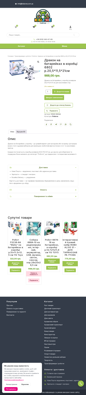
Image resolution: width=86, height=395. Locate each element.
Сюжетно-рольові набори (55, 357)
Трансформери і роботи (23, 56)
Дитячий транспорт (52, 308)
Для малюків (49, 315)
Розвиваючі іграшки (52, 351)
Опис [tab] (12, 132)
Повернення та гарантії (16, 312)
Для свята (48, 318)
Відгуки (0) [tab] (21, 132)
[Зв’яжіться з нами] (81, 384)
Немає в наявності (34, 273)
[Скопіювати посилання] (70, 124)
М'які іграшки (49, 341)
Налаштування (11, 384)
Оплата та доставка (15, 308)
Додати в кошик (63, 91)
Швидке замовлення (54, 98)
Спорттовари (49, 354)
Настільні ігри (49, 344)
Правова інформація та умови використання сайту (58, 392)
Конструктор (49, 334)
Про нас (10, 305)
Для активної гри (51, 312)
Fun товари (48, 305)
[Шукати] (74, 35)
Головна (10, 56)
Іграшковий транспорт (53, 325)
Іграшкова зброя (51, 322)
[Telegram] (56, 124)
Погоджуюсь (11, 389)
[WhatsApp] (66, 124)
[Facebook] (46, 124)
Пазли (46, 347)
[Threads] (51, 124)
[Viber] (61, 124)
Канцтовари (49, 331)
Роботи (34, 56)
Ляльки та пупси (51, 338)
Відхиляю (25, 384)
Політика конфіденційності (14, 380)
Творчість (48, 360)
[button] (38, 62)
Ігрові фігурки (50, 328)
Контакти (10, 315)
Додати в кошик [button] (15, 263)
